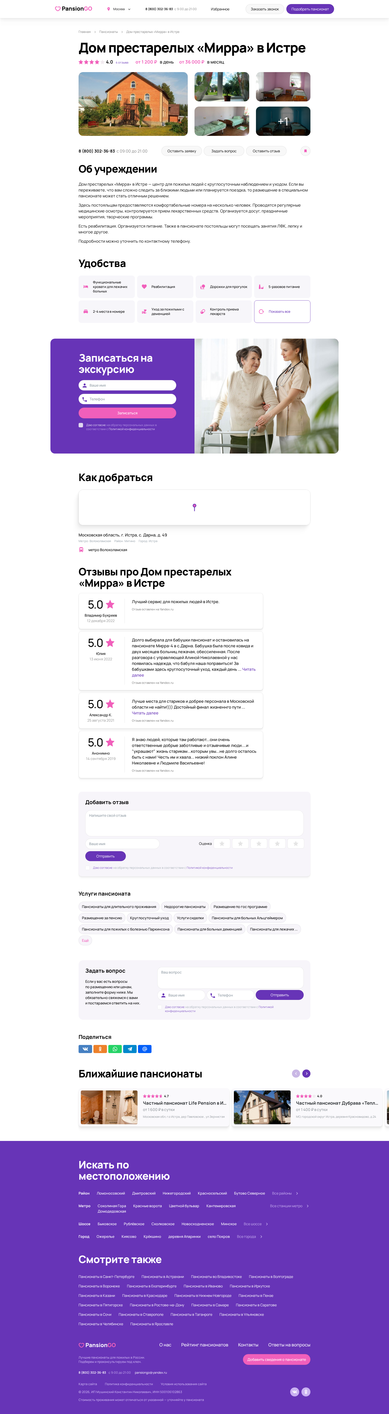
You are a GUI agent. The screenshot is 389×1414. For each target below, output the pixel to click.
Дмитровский (144, 1193)
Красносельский (212, 1193)
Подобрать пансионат (310, 9)
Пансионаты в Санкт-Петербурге (106, 1276)
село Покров (219, 1236)
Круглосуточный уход (149, 917)
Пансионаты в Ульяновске (241, 1314)
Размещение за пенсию (102, 917)
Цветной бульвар (184, 1205)
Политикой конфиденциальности (132, 429)
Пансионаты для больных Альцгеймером (247, 917)
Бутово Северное (249, 1193)
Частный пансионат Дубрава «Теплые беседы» (338, 1103)
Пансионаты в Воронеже (99, 1286)
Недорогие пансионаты (185, 906)
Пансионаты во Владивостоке (216, 1276)
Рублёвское (134, 1223)
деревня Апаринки (184, 1236)
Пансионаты (108, 32)
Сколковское (163, 1223)
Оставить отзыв (266, 150)
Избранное (220, 9)
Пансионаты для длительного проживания (119, 906)
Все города (246, 1236)
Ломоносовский (111, 1193)
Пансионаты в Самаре (210, 1304)
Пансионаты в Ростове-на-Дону (157, 1304)
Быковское (107, 1223)
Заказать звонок (265, 9)
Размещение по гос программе (240, 906)
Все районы (282, 1193)
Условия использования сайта (184, 1384)
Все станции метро (286, 1205)
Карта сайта (88, 1384)
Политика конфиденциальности (129, 1384)
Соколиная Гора (112, 1205)
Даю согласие (96, 425)
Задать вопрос (224, 150)
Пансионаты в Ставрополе (141, 1314)
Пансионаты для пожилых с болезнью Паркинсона (126, 929)
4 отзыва (122, 62)
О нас (165, 1345)
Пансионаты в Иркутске (250, 1286)
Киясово (129, 1236)
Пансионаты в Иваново (203, 1286)
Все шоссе (253, 1223)
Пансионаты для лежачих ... (274, 929)
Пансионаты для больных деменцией (210, 929)
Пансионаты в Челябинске (101, 1323)
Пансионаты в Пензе (256, 1295)
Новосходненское (198, 1223)
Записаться (127, 413)
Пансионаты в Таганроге (191, 1314)
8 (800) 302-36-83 (159, 9)
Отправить (105, 856)
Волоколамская (100, 541)
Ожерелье (105, 1236)
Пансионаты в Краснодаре (144, 1295)
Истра (153, 541)
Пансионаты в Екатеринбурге (151, 1286)
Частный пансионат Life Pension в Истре (185, 1103)
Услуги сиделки (190, 917)
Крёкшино (152, 1236)
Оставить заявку (181, 150)
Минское (229, 1223)
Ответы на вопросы (289, 1345)
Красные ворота (147, 1205)
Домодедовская (112, 1211)
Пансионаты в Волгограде (271, 1276)
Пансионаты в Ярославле (151, 1323)
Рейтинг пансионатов (204, 1345)
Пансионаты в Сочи (95, 1314)
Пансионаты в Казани (97, 1295)
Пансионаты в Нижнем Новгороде (202, 1295)
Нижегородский (177, 1193)
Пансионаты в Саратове (256, 1304)
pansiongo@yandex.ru (151, 1372)
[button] (306, 1074)
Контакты (248, 1345)
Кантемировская (221, 1205)
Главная (85, 32)
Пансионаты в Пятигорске (101, 1304)
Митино (129, 541)
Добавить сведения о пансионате (276, 1359)
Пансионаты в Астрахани (163, 1276)
